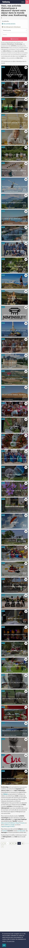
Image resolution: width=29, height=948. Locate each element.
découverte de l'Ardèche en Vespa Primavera (13, 823)
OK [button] (4, 945)
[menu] (27, 2)
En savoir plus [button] (10, 941)
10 (16, 843)
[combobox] (14, 30)
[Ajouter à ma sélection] (25, 67)
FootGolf (4, 830)
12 (22, 843)
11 (19, 843)
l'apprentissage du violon (7, 826)
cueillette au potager (9, 824)
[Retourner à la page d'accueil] (6, 2)
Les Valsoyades (21, 830)
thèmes (5, 794)
